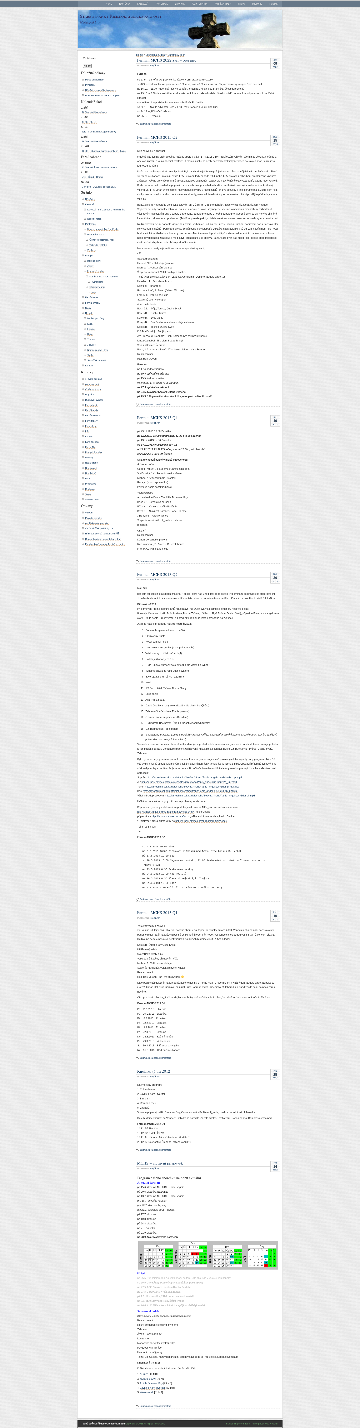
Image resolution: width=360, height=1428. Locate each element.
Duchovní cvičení (94, 400)
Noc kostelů (91, 468)
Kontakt (274, 3)
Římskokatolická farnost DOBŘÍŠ (102, 533)
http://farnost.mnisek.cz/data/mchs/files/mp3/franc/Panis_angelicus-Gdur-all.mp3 (210, 795)
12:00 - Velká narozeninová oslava (99, 167)
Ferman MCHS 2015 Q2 (157, 137)
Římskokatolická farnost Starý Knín (103, 539)
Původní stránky (93, 518)
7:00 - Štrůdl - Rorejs (92, 177)
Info (87, 431)
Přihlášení (90, 85)
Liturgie (180, 3)
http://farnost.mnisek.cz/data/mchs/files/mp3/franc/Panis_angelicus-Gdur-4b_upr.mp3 (190, 791)
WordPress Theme (248, 1423)
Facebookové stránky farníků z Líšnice (105, 544)
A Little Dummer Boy (151, 1383)
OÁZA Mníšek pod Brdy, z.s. (99, 528)
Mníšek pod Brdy (96, 318)
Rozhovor (90, 489)
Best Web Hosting (268, 1423)
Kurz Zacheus (92, 442)
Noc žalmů (90, 473)
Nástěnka (124, 3)
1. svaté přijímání (93, 379)
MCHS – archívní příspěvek (160, 1163)
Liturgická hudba (155, 54)
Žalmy (90, 266)
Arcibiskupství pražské (97, 523)
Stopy (241, 3)
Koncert (89, 436)
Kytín (89, 324)
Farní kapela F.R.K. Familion (103, 276)
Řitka (89, 334)
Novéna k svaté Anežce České (103, 229)
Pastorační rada (95, 234)
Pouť (87, 478)
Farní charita (199, 3)
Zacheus (91, 250)
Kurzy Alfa (90, 447)
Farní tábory (91, 421)
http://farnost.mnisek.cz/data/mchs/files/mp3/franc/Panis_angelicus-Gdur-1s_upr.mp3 (194, 777)
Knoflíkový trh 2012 (153, 1071)
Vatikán (88, 512)
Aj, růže (144, 1374)
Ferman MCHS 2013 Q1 (157, 912)
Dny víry (89, 394)
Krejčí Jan (155, 65)
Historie (257, 3)
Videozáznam (92, 499)
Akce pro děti (92, 384)
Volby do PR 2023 (98, 245)
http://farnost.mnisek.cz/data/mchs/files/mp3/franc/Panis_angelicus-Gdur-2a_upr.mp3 (189, 782)
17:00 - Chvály (89, 122)
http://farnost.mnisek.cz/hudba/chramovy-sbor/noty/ (165, 811)
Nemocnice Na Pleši (97, 350)
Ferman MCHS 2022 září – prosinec (167, 60)
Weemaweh (147, 1392)
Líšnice (91, 329)
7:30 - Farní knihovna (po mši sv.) (99, 131)
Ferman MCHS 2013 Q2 (157, 574)
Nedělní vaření (94, 219)
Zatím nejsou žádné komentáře (155, 123)
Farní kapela (91, 410)
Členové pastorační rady (101, 240)
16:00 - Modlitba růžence (94, 112)
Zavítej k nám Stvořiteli (152, 1387)
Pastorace (161, 3)
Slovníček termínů (96, 360)
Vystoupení (97, 282)
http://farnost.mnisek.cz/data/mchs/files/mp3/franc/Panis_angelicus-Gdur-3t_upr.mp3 (192, 786)
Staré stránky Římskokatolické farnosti (120, 16)
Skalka (90, 355)
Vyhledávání (89, 58)
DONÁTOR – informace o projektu (102, 95)
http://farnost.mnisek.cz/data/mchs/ (171, 816)
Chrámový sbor (176, 54)
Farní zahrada (223, 3)
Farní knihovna (92, 415)
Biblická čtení (94, 261)
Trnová (91, 339)
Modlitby (89, 457)
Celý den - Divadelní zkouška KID (99, 186)
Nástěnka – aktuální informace (100, 90)
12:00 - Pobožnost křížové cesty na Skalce (104, 151)
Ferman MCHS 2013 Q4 (157, 417)
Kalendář (142, 3)
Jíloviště (91, 345)
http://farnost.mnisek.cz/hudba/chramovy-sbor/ (201, 821)
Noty (93, 292)
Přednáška (90, 483)
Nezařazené (91, 462)
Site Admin (231, 1423)
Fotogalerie (90, 426)
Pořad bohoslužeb (94, 79)
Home (109, 3)
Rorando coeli (148, 1378)
